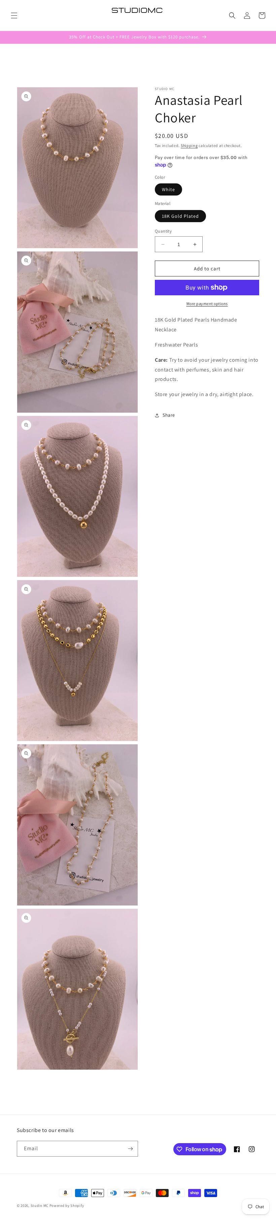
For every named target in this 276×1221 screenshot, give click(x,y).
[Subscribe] (130, 1149)
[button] (14, 15)
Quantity (163, 231)
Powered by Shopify (66, 1205)
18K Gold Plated (180, 216)
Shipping (189, 145)
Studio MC (39, 1205)
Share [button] (169, 415)
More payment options (207, 303)
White (168, 189)
